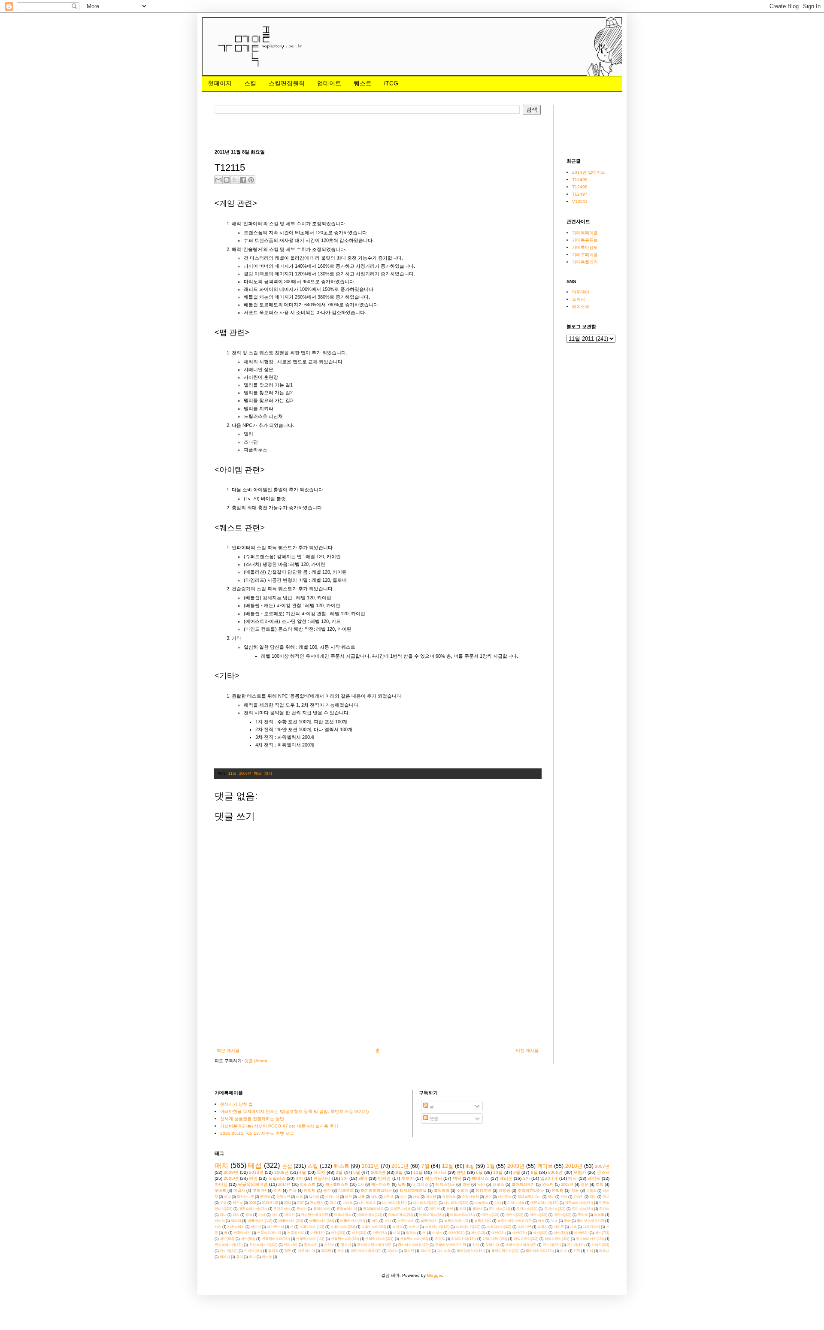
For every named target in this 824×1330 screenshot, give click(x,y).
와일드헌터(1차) (463, 1239)
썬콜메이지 (242, 1233)
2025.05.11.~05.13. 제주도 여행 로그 (257, 1133)
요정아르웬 (470, 1197)
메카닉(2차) (515, 1215)
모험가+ (260, 1190)
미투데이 (580, 292)
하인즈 (238, 1203)
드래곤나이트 (400, 1209)
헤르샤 (604, 1251)
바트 (299, 1197)
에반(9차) (248, 1239)
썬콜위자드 (295, 1233)
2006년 (555, 1172)
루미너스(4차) (582, 1209)
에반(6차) (581, 1233)
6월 (479, 1172)
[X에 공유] (234, 179)
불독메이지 (429, 1221)
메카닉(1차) (491, 1215)
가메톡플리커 (585, 262)
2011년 (400, 1166)
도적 (599, 1184)
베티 (375, 1221)
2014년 (284, 1184)
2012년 (370, 1166)
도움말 (591, 1191)
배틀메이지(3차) (321, 1221)
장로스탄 (311, 1245)
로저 (462, 1209)
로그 (227, 1197)
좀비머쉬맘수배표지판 (374, 1245)
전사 (293, 1190)
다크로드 (346, 1190)
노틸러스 (276, 1178)
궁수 (327, 1190)
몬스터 (603, 1172)
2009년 (231, 1172)
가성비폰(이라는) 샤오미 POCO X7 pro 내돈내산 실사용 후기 (279, 1126)
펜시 (606, 1197)
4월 (302, 1172)
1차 (361, 1184)
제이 (551, 1197)
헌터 (589, 1251)
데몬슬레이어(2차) (579, 1203)
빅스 (554, 1221)
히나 (252, 1257)
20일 (287, 1203)
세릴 (374, 1197)
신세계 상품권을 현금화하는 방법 (252, 1118)
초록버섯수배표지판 (521, 1245)
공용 (584, 1184)
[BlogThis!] (226, 179)
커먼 (253, 1178)
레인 (420, 1209)
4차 (299, 1178)
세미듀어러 (275, 1227)
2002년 (567, 1184)
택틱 (457, 1178)
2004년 (378, 1172)
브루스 (498, 1184)
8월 (399, 1172)
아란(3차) (359, 1233)
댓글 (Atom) (255, 1060)
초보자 (407, 1178)
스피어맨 (524, 1227)
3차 (344, 1178)
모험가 (579, 1172)
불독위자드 (482, 1221)
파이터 (393, 1251)
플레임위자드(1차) (471, 1251)
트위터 (578, 299)
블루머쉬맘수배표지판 (514, 1221)
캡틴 (288, 1251)
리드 (236, 1215)
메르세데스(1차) (369, 1215)
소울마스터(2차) (342, 1227)
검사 (333, 1203)
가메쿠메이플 (585, 254)
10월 (498, 1172)
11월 (232, 773)
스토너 (414, 1227)
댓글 (433, 1118)
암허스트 (307, 1184)
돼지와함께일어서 (376, 1190)
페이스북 (580, 306)
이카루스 (505, 1197)
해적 (572, 1178)
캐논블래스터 (336, 1184)
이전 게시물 (527, 1050)
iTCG (391, 83)
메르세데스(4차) (462, 1215)
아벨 (416, 1197)
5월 (356, 1172)
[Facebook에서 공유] (243, 179)
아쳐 (396, 1233)
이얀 (278, 1190)
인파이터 (290, 1245)
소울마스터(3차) (373, 1227)
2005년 (231, 1178)
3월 (516, 1172)
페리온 (506, 1178)
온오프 (440, 1239)
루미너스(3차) (555, 1209)
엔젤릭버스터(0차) (276, 1239)
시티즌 (559, 1227)
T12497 (580, 194)
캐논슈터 (433, 1178)
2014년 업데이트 (588, 172)
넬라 (402, 1184)
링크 (248, 1215)
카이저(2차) (600, 1245)
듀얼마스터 (321, 1209)
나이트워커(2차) (425, 1203)
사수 (218, 1227)
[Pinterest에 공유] (251, 179)
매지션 (290, 1215)
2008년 (281, 1172)
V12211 (580, 201)
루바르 (220, 1190)
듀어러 (302, 1209)
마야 (261, 1215)
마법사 (239, 1190)
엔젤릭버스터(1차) (310, 1239)
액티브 (545, 1166)
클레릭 (326, 1251)
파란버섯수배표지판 (366, 1251)
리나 (223, 1215)
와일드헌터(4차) (557, 1239)
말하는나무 (245, 1197)
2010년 (573, 1166)
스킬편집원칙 (287, 83)
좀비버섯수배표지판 (413, 1245)
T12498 (580, 186)
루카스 (604, 1209)
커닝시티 (321, 1178)
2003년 (515, 1166)
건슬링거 (317, 1203)
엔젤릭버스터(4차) (414, 1239)
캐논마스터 (381, 1184)
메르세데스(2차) (400, 1215)
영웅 (466, 1184)
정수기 (346, 1245)
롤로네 (478, 1209)
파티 (593, 1197)
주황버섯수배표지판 (450, 1245)
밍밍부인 (283, 1197)
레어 (363, 1178)
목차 (321, 1172)
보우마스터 (406, 1221)
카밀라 (557, 1190)
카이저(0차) (552, 1245)
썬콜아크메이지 (269, 1233)
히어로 (267, 1257)
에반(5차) (561, 1233)
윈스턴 (548, 1184)
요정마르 (449, 1197)
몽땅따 (265, 1197)
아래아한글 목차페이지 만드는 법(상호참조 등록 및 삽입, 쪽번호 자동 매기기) (294, 1111)
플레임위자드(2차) (505, 1251)
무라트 (583, 1215)
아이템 (221, 1184)
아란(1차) (317, 1233)
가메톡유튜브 (585, 240)
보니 (388, 1221)
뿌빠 (567, 1221)
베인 (348, 1197)
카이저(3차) (229, 1251)
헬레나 (225, 1257)
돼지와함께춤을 (413, 1190)
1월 (491, 1166)
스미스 (397, 1227)
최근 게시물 (228, 1050)
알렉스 (411, 1233)
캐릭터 (309, 1190)
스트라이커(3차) (499, 1227)
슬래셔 (542, 1227)
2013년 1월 (270, 1203)
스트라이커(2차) (468, 1227)
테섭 (258, 773)
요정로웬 (483, 1190)
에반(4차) (540, 1233)
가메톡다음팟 (585, 247)
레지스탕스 (445, 1184)
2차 (526, 1178)
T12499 (580, 179)
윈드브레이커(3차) (263, 1245)
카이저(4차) (253, 1251)
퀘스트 (363, 83)
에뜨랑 (431, 1197)
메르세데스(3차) (431, 1215)
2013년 (256, 1172)
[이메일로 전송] (218, 179)
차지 (475, 1245)
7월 (425, 1166)
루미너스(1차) (499, 1209)
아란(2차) (338, 1233)
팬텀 (461, 1172)
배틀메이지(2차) (291, 1221)
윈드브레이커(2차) (229, 1245)
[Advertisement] (371, 131)
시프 (573, 1227)
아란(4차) (380, 1233)
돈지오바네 (282, 1209)
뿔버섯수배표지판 (590, 1221)
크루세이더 (306, 1251)
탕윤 (575, 1190)
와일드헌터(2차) (494, 1239)
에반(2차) (498, 1233)
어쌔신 (437, 1233)
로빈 (449, 1209)
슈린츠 (389, 1197)
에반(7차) (602, 1233)
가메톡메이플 (585, 232)
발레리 (236, 1221)
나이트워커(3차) (456, 1203)
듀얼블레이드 (373, 1209)
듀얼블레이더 (346, 1209)
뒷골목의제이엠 (253, 1184)
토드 (340, 1251)
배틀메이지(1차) (260, 1221)
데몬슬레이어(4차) (253, 1209)
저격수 (329, 1245)
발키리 (314, 1197)
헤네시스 (480, 1178)
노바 (481, 1184)
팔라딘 (409, 1251)
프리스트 (444, 1251)
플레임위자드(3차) (540, 1251)
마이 (275, 1215)
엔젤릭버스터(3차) (379, 1239)
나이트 (347, 1203)
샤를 (361, 1197)
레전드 (594, 1178)
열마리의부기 (523, 1184)
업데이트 (329, 83)
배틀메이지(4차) (352, 1221)
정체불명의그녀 (530, 1197)
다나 (497, 1203)
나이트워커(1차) (394, 1203)
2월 (339, 1172)
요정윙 (504, 1190)
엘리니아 (548, 1178)
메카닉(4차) (563, 1215)
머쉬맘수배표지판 (314, 1215)
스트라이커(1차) (437, 1227)
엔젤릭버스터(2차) (345, 1239)
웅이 (488, 1197)
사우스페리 (236, 1227)
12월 (447, 1166)
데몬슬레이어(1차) (544, 1203)
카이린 (578, 1197)
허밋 (576, 1251)
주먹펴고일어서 (531, 1190)
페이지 (426, 1251)
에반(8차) (227, 1239)
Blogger (434, 1275)
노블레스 (481, 1203)
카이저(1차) (576, 1245)
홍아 (239, 1257)
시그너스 (420, 1184)
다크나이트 (515, 1203)
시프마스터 (591, 1227)
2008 (252, 1203)
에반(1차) (478, 1233)
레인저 (435, 1209)
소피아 (462, 1190)
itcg (470, 1166)
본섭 (287, 1166)
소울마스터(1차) (312, 1227)
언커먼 (384, 1178)
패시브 (439, 1172)
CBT (300, 1203)
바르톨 (599, 1215)
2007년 (245, 773)
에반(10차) (456, 1233)
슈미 (403, 1197)
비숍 (541, 1221)
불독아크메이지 (456, 1221)
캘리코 (273, 1251)
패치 (268, 773)
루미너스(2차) (527, 1209)
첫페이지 (220, 83)
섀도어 (256, 1227)
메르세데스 (342, 1215)
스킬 (250, 83)
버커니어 (332, 1197)
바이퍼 (220, 1221)
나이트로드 (367, 1203)
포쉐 (223, 1203)
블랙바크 (441, 1190)
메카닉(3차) (539, 1215)
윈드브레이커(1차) (590, 1239)
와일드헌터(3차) (526, 1239)
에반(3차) (519, 1233)
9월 (534, 1172)
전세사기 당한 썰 (236, 1104)
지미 (563, 1197)
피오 (563, 1251)
